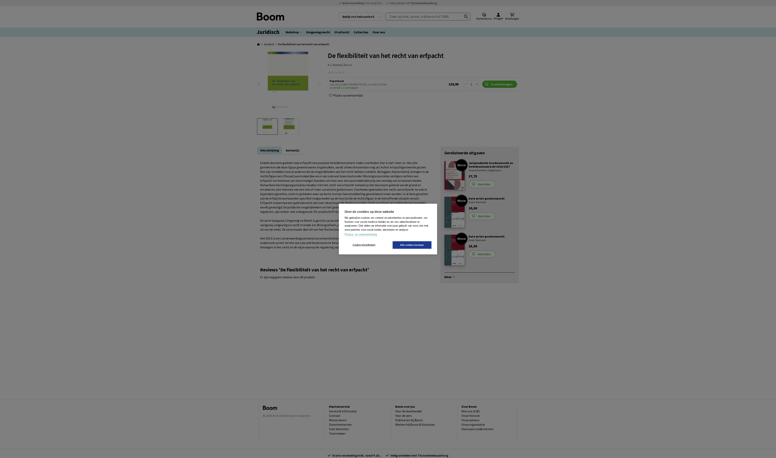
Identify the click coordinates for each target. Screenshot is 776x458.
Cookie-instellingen (364, 245)
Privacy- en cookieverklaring (361, 234)
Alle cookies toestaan (412, 245)
